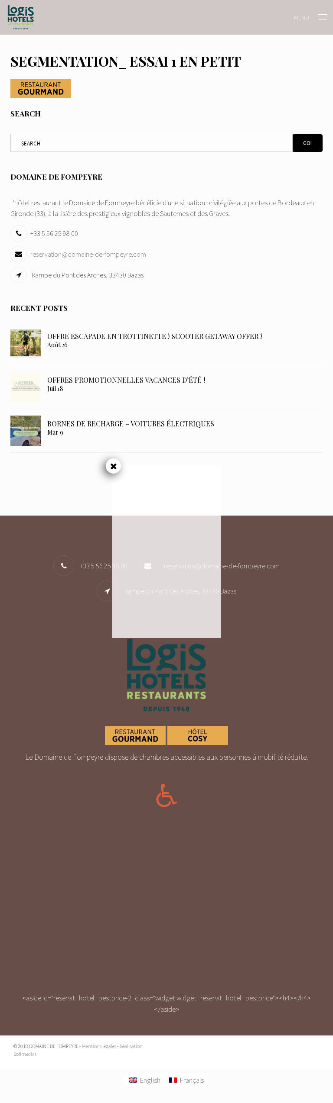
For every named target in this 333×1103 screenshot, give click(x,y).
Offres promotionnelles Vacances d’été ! (126, 379)
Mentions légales (99, 1046)
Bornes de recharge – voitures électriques (130, 423)
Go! (307, 143)
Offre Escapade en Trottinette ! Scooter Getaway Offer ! (154, 336)
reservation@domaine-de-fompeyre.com (88, 254)
